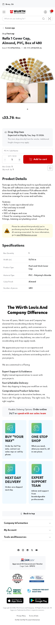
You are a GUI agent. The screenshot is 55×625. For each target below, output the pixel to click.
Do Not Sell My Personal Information (27, 620)
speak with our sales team (31, 413)
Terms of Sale (33, 616)
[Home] (18, 12)
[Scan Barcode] (49, 18)
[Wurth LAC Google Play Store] (38, 600)
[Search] (43, 18)
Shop (8, 34)
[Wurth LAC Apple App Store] (15, 600)
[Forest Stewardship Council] (14, 590)
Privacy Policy (21, 616)
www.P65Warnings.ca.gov (26, 235)
